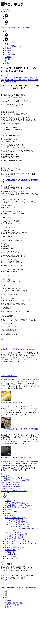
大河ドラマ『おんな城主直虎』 (16, 80)
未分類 (7, 509)
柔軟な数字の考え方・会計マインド (18, 507)
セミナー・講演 (10, 556)
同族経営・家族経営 (12, 548)
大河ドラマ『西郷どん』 (14, 539)
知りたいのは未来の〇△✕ (10, 489)
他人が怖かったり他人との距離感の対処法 (16, 458)
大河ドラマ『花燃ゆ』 (17, 524)
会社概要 (8, 601)
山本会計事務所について (14, 46)
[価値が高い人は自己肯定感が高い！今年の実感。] (6, 347)
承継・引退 (9, 516)
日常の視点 (9, 511)
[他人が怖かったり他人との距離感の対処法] (6, 456)
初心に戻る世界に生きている (11, 478)
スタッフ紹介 (10, 55)
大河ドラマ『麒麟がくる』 (15, 533)
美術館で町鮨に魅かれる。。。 (12, 484)
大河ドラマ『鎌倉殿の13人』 (15, 537)
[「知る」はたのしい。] (6, 374)
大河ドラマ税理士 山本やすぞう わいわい (16, 28)
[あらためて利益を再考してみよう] (6, 400)
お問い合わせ (10, 63)
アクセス (8, 61)
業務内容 (8, 48)
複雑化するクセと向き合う (11, 486)
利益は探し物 (21, 78)
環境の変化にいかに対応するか (16, 505)
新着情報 (8, 50)
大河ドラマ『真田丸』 (17, 526)
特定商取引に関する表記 (14, 603)
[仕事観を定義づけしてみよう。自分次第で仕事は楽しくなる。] (6, 427)
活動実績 (8, 57)
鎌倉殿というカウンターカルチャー (14, 491)
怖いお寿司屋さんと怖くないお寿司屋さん (16, 480)
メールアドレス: (7, 324)
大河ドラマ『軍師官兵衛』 (19, 522)
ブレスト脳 (11, 78)
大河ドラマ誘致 (15, 520)
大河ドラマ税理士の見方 (14, 518)
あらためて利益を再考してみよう (13, 402)
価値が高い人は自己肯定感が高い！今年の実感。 (19, 349)
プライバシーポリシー (13, 605)
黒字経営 (12, 82)
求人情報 (8, 59)
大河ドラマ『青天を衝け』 (15, 535)
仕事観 (7, 552)
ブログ (7, 52)
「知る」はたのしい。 (9, 376)
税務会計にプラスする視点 (15, 503)
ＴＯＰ (7, 44)
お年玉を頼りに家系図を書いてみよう (15, 482)
